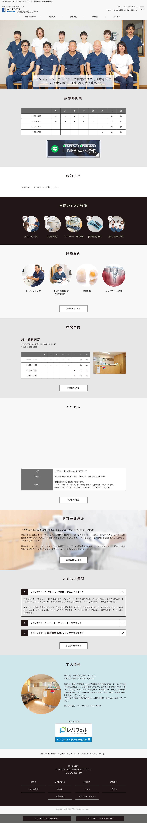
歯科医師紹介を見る (73, 560)
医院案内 (52, 17)
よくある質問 (33, 789)
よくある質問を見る (73, 646)
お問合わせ (60, 796)
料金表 (95, 17)
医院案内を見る (73, 388)
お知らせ (113, 789)
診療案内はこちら (73, 308)
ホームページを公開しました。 (46, 187)
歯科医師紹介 (30, 17)
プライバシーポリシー (87, 796)
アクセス (116, 17)
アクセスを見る (73, 500)
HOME (33, 782)
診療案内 (73, 17)
